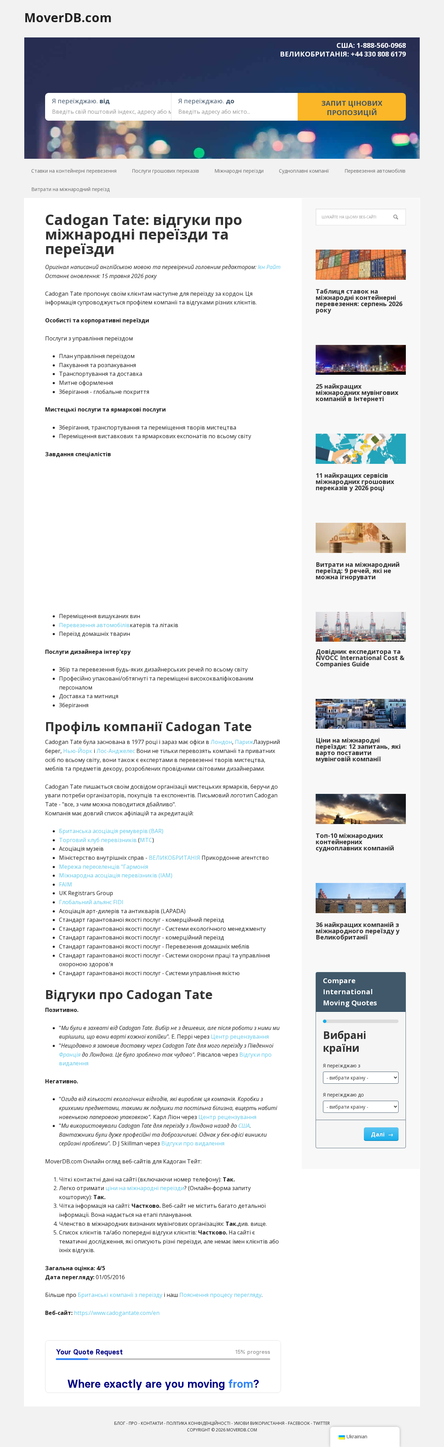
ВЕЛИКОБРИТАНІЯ (174, 857)
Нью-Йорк (77, 751)
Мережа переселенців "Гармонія (103, 866)
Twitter (321, 1423)
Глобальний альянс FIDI (91, 902)
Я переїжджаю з (341, 1065)
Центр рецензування (240, 1036)
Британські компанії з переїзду (120, 1295)
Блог (119, 1423)
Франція (69, 1054)
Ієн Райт (269, 267)
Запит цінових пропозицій (351, 107)
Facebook (299, 1423)
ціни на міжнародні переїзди (144, 1188)
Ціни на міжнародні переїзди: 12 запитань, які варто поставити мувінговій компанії (358, 749)
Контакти (152, 1423)
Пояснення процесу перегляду (220, 1295)
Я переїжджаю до (343, 1094)
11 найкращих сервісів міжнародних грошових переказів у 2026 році (355, 481)
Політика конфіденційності (198, 1423)
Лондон (221, 742)
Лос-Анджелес (115, 751)
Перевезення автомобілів (94, 625)
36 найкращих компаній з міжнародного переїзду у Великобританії (357, 930)
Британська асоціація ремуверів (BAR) (111, 831)
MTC (146, 840)
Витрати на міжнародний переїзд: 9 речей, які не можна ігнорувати (358, 570)
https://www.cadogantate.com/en (117, 1313)
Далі (378, 1134)
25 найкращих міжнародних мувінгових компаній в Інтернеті (357, 392)
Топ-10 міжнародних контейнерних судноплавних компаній (355, 841)
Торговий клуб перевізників (98, 840)
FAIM (65, 884)
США (244, 1125)
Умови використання (259, 1423)
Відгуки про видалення (192, 1143)
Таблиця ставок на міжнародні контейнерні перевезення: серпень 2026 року (359, 300)
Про (133, 1423)
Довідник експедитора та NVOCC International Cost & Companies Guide (360, 657)
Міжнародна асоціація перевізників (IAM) (115, 875)
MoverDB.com (68, 17)
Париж (244, 742)
